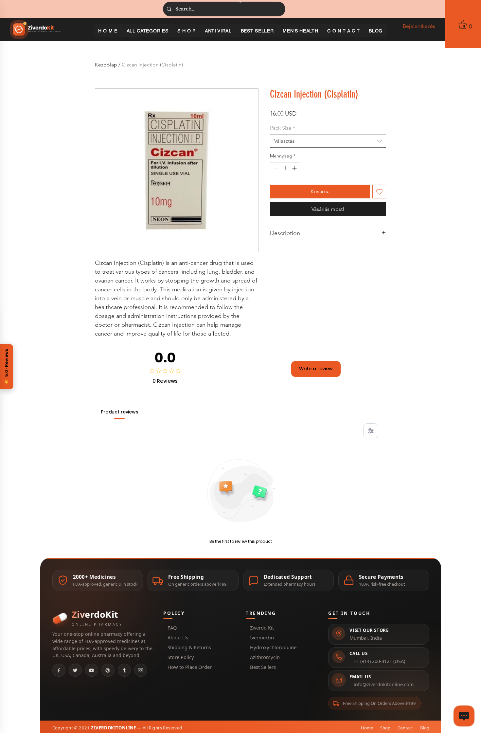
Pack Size (282, 128)
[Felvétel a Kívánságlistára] (379, 191)
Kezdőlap (106, 65)
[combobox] (328, 141)
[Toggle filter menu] (370, 430)
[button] (467, 24)
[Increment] (295, 168)
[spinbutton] (285, 168)
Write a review (316, 368)
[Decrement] (275, 168)
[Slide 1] (240, 2)
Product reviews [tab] (119, 412)
